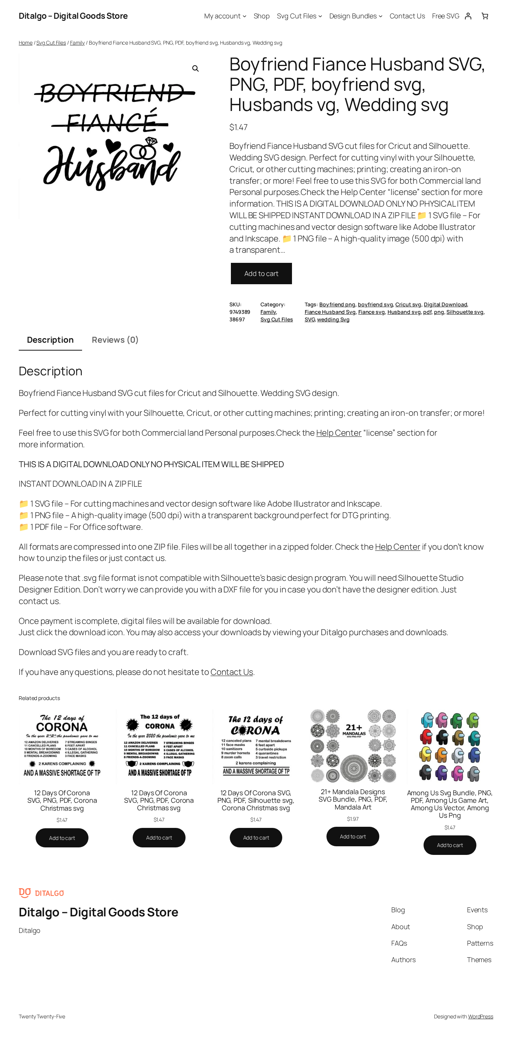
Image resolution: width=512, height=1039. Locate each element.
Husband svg (404, 311)
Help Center (339, 432)
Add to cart (261, 273)
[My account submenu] (245, 16)
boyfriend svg (375, 304)
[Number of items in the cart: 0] (484, 15)
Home (26, 42)
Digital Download (445, 304)
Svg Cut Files (51, 42)
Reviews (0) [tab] (115, 339)
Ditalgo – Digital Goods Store (73, 15)
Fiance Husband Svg (330, 311)
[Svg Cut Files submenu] (320, 16)
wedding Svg (333, 319)
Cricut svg (408, 304)
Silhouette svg (465, 311)
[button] (195, 68)
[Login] (468, 15)
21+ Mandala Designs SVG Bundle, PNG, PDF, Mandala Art (353, 799)
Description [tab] (50, 339)
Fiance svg (371, 311)
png (439, 311)
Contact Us (232, 672)
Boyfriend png (337, 304)
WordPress (480, 1016)
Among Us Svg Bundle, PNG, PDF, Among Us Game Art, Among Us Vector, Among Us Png (450, 804)
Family (77, 42)
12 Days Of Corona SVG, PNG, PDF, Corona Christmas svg (62, 800)
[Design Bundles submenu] (381, 16)
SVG (310, 319)
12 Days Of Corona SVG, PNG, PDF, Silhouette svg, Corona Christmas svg (256, 800)
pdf (427, 311)
